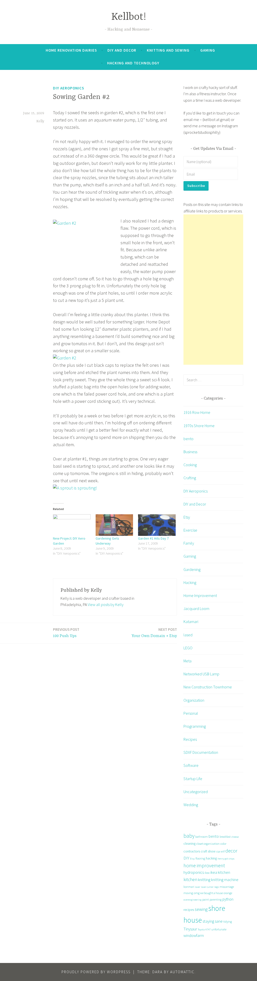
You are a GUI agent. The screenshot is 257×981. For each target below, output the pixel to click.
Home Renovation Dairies (71, 50)
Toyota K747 (204, 929)
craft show (208, 851)
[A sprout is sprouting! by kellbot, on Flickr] (75, 488)
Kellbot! (128, 17)
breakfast (225, 836)
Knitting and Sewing (168, 50)
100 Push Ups (66, 632)
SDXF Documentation (200, 752)
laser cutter (207, 887)
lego (216, 887)
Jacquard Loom (196, 608)
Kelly (40, 121)
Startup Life (192, 778)
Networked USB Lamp (201, 673)
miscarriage (227, 887)
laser (197, 887)
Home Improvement (200, 595)
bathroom (201, 836)
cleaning (189, 843)
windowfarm (193, 935)
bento (188, 438)
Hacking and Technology (133, 63)
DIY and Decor (121, 50)
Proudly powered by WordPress (96, 971)
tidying (227, 921)
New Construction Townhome (207, 686)
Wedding (190, 804)
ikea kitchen (220, 872)
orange (228, 893)
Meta (187, 660)
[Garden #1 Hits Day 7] (157, 525)
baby (189, 835)
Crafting (189, 477)
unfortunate (218, 929)
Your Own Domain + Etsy (154, 632)
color (223, 843)
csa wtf (220, 851)
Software (191, 765)
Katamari (190, 621)
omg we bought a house (208, 893)
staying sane (213, 921)
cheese (235, 836)
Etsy (186, 517)
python (227, 899)
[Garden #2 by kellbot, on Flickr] (64, 358)
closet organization (208, 843)
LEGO (187, 647)
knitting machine (224, 879)
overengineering (192, 899)
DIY (186, 858)
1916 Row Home (196, 412)
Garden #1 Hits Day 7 (153, 538)
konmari (188, 887)
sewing (201, 909)
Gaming (207, 50)
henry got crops (226, 858)
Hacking (189, 582)
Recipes (190, 739)
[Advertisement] (213, 289)
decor (231, 850)
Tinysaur (190, 928)
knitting (204, 879)
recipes (188, 909)
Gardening (192, 569)
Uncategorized (195, 791)
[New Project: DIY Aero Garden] (72, 525)
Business (190, 451)
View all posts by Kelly (105, 604)
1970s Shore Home (199, 425)
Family (188, 543)
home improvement (204, 865)
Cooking (190, 464)
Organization (193, 700)
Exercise (190, 530)
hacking (211, 858)
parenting (216, 899)
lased (187, 634)
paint (205, 899)
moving (188, 893)
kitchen (190, 879)
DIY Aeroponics (68, 88)
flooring (200, 858)
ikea (207, 873)
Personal (190, 713)
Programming (194, 726)
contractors (191, 851)
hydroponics (193, 872)
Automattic (182, 971)
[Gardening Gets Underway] (114, 525)
